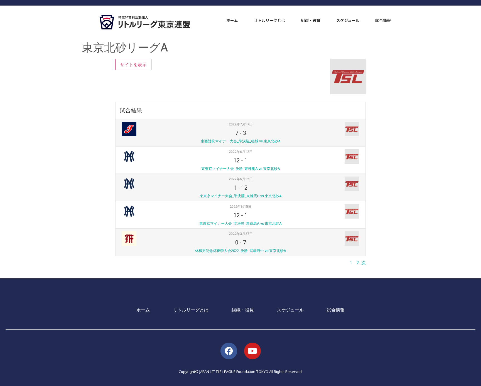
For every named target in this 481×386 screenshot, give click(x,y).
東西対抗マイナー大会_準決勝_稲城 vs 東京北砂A (241, 141)
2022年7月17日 (240, 124)
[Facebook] (228, 351)
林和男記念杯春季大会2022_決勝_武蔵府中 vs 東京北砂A (240, 251)
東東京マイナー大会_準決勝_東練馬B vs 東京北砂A (241, 196)
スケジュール (347, 20)
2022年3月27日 (240, 234)
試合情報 (383, 20)
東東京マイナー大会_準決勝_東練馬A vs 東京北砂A (240, 223)
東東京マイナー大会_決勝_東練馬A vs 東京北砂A (240, 169)
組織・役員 (310, 20)
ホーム (232, 20)
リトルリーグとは (269, 20)
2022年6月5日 (240, 207)
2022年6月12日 (240, 152)
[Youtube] (252, 351)
